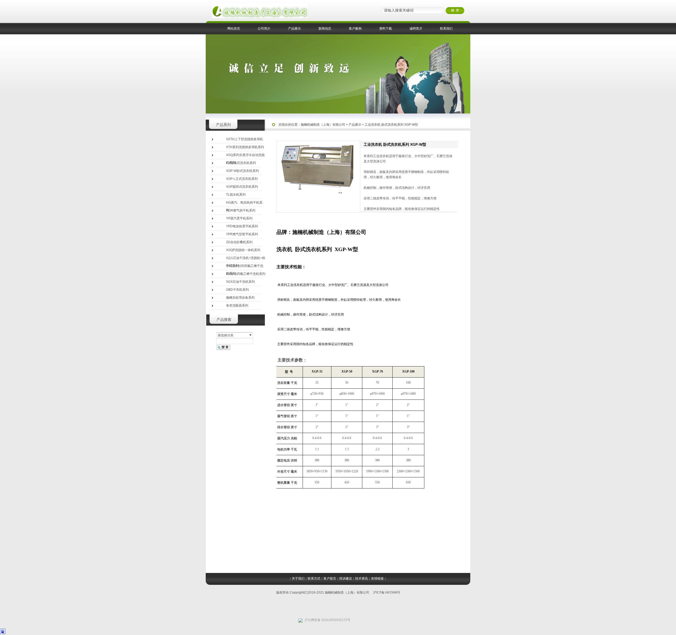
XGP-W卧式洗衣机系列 (242, 171)
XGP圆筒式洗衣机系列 (242, 187)
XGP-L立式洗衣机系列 (242, 179)
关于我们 (298, 578)
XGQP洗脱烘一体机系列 (243, 250)
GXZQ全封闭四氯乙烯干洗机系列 (244, 267)
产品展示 (294, 28)
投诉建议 (345, 578)
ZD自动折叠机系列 (239, 242)
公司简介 (264, 28)
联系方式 (314, 578)
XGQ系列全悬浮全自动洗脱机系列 (245, 156)
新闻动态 (324, 28)
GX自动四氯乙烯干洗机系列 (245, 274)
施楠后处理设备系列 (240, 297)
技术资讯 (361, 578)
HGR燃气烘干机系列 (240, 210)
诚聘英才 (416, 28)
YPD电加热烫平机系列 (242, 226)
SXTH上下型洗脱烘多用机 (244, 139)
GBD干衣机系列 (237, 289)
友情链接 (377, 578)
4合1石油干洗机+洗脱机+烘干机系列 (245, 259)
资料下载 (385, 28)
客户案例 (355, 28)
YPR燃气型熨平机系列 (242, 234)
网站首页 (233, 28)
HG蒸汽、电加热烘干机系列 (244, 204)
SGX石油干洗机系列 (240, 282)
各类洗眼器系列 (237, 305)
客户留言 (329, 578)
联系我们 (446, 28)
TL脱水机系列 (236, 194)
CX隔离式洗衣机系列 (241, 163)
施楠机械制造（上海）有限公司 (323, 124)
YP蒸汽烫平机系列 (239, 218)
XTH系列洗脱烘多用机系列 (245, 147)
